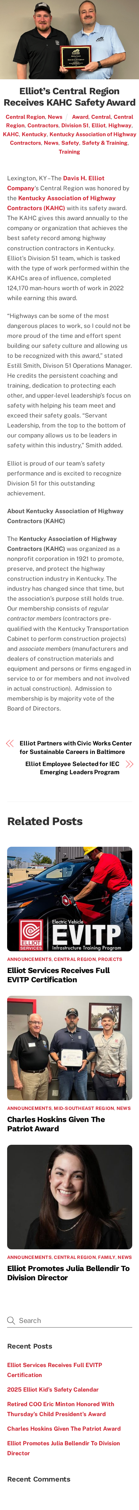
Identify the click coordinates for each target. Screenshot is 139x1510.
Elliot (98, 125)
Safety (70, 142)
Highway (120, 125)
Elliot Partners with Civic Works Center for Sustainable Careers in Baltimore (76, 747)
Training (69, 151)
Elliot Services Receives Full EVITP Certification (58, 975)
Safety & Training (105, 142)
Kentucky (34, 134)
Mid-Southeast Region (84, 1108)
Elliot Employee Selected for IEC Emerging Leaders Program (72, 768)
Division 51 (75, 125)
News (55, 116)
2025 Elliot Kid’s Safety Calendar (53, 1389)
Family (106, 1257)
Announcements (29, 959)
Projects (110, 959)
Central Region (25, 116)
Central (101, 116)
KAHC (11, 134)
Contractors (42, 125)
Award (80, 116)
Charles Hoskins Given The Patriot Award (56, 1124)
